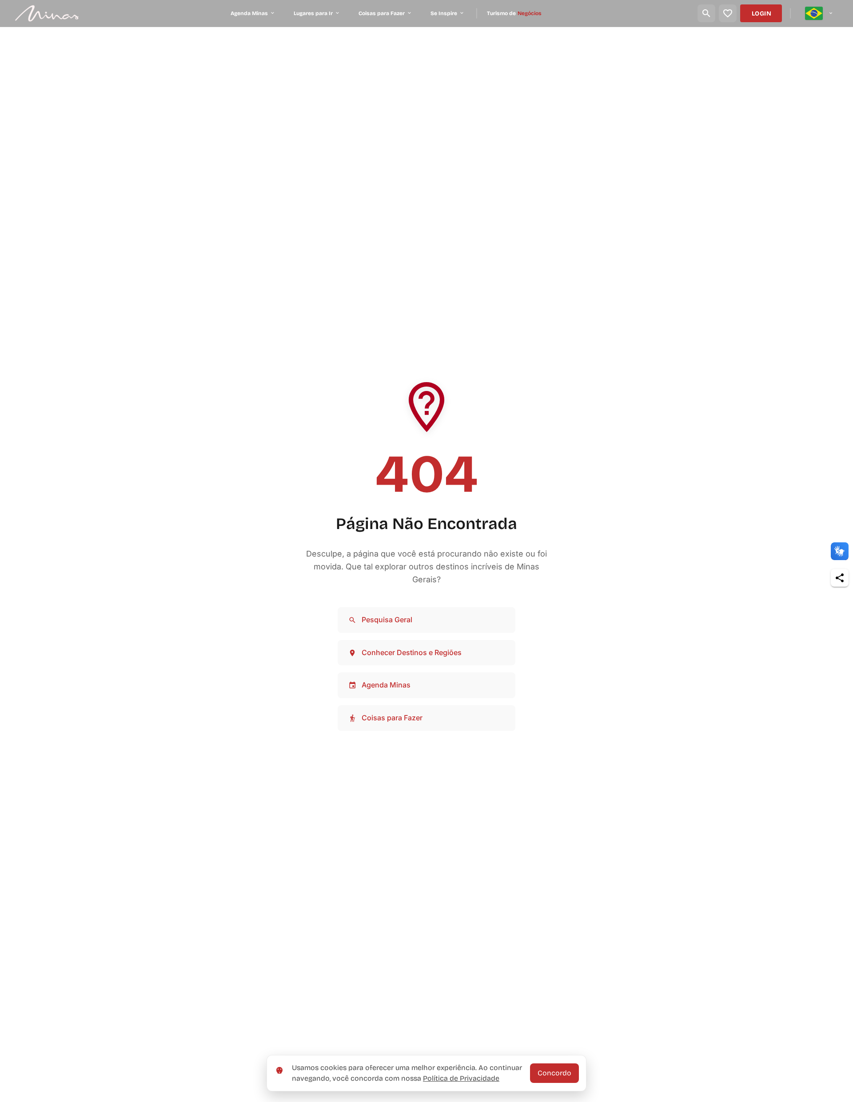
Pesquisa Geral (387, 619)
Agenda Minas (386, 684)
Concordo (554, 1073)
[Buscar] (706, 13)
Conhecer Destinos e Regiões (412, 652)
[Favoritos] (728, 13)
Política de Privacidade (461, 1078)
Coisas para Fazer (392, 717)
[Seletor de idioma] (819, 13)
